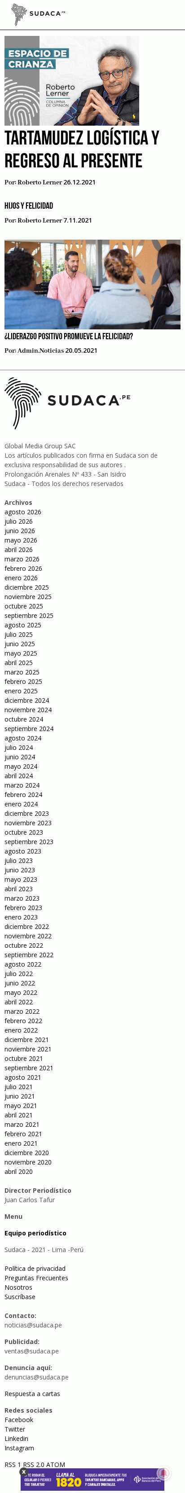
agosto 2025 (22, 625)
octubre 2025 (23, 606)
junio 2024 (19, 757)
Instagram (19, 1448)
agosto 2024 (22, 738)
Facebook (18, 1419)
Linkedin (16, 1438)
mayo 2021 (20, 1105)
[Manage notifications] (164, 1473)
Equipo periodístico (35, 1233)
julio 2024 (18, 747)
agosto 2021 (22, 1077)
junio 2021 (19, 1096)
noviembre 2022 (28, 936)
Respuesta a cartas (32, 1393)
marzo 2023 (22, 898)
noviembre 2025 (28, 596)
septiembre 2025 (28, 615)
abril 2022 (18, 1002)
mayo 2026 (20, 540)
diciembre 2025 (26, 587)
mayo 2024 (20, 766)
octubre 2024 (23, 719)
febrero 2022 (23, 1020)
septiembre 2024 (28, 728)
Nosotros (18, 1287)
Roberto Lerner (40, 183)
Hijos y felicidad (28, 206)
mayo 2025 (20, 653)
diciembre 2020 (26, 1152)
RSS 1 (13, 1464)
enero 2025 (21, 691)
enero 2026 (21, 578)
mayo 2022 (20, 992)
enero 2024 (21, 804)
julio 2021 (18, 1086)
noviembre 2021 (28, 1049)
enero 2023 (21, 917)
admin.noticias (41, 351)
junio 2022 (19, 983)
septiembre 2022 (28, 954)
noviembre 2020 (28, 1162)
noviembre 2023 (28, 823)
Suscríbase (19, 1296)
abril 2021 (18, 1115)
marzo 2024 (22, 785)
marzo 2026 (22, 559)
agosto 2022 (22, 964)
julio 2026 (18, 521)
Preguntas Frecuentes (36, 1278)
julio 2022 (18, 973)
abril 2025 (18, 662)
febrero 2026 (23, 568)
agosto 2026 (22, 512)
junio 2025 (19, 643)
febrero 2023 (23, 907)
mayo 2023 (20, 879)
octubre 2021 (23, 1058)
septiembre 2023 (28, 841)
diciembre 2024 (26, 700)
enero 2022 (21, 1030)
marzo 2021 (22, 1124)
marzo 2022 (22, 1011)
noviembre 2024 (28, 709)
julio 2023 (18, 860)
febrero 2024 (23, 794)
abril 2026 (18, 549)
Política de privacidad (35, 1268)
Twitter (14, 1429)
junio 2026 (19, 530)
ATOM (55, 1464)
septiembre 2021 (28, 1068)
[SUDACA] (38, 16)
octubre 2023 (23, 832)
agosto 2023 (22, 851)
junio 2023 (19, 870)
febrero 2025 (23, 681)
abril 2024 (18, 775)
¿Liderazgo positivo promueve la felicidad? (68, 337)
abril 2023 (18, 888)
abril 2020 (18, 1171)
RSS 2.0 (33, 1464)
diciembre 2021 (26, 1039)
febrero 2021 (23, 1134)
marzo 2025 (22, 672)
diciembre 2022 (26, 926)
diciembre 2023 (26, 813)
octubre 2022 (23, 945)
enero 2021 (21, 1143)
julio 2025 (18, 634)
